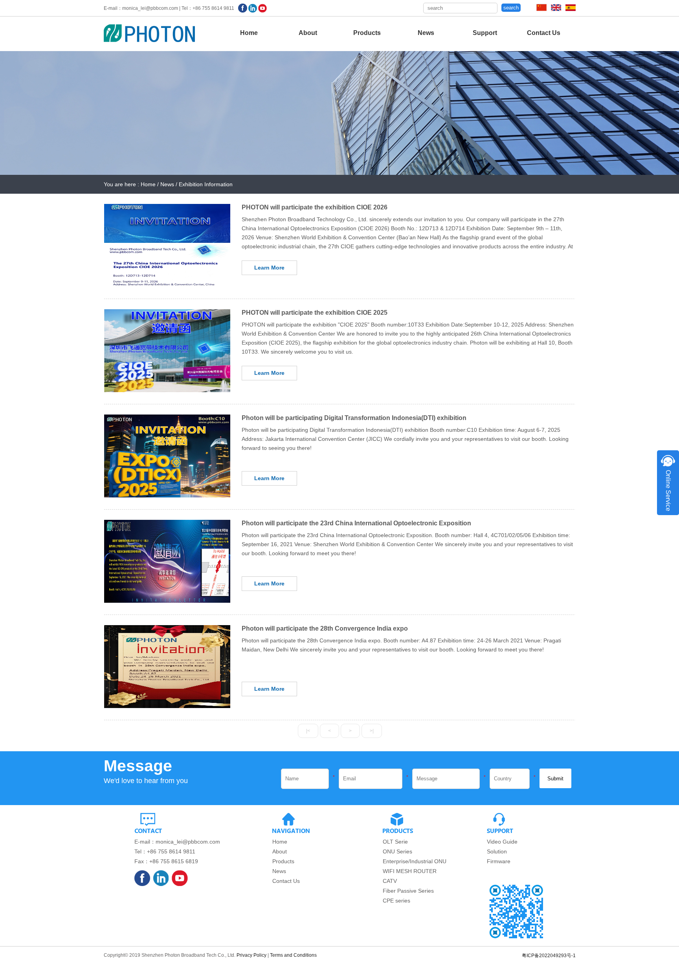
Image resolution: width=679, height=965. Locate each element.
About (308, 32)
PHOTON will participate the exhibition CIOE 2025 (314, 312)
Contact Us (543, 32)
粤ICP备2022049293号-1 (549, 955)
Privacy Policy (251, 955)
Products (367, 32)
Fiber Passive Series (408, 891)
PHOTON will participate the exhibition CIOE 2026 (314, 207)
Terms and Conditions (293, 955)
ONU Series (397, 851)
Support (485, 32)
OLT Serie (395, 841)
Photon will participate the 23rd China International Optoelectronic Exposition (356, 523)
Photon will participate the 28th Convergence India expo (325, 628)
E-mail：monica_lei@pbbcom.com (177, 841)
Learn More (269, 267)
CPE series (396, 900)
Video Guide (502, 841)
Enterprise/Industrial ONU (414, 861)
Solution (497, 851)
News (426, 32)
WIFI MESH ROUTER (410, 871)
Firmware (498, 861)
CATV (390, 881)
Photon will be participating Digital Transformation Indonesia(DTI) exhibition (354, 418)
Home (249, 32)
